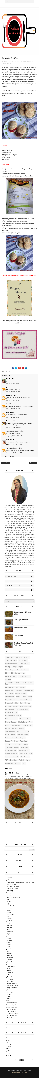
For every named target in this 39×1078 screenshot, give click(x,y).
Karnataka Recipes (11, 706)
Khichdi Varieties (22, 709)
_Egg (7, 903)
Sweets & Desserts (11, 1007)
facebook (9, 1028)
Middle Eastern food (25, 722)
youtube (8, 1051)
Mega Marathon (25, 719)
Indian (8, 942)
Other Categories (11, 1011)
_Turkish (8, 923)
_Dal (7, 880)
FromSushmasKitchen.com (19, 1072)
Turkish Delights (24, 760)
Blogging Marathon (28, 61)
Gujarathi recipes (11, 700)
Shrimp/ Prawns (10, 744)
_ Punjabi (8, 970)
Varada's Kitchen (11, 448)
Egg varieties (9, 690)
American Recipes (11, 664)
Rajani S (8, 421)
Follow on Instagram (12, 590)
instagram (9, 1053)
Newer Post (5, 463)
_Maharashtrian (10, 966)
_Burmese (9, 925)
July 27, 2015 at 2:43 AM (13, 409)
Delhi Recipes (20, 687)
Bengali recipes (17, 667)
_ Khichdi (8, 998)
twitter (8, 1040)
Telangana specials (11, 757)
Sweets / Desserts (11, 754)
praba (8, 387)
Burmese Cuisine (11, 676)
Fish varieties (28, 690)
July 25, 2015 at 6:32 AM (13, 383)
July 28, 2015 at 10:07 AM (13, 427)
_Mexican (9, 908)
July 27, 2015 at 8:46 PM (13, 417)
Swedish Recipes (24, 750)
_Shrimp (8, 901)
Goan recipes (9, 697)
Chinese (8, 679)
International (10, 906)
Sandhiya (9, 404)
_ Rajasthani (9, 972)
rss (7, 1042)
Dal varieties (9, 687)
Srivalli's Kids (32, 320)
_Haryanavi (9, 955)
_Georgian (9, 927)
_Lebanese (9, 940)
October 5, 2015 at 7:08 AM (14, 444)
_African (8, 910)
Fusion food (9, 693)
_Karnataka (9, 962)
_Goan (8, 951)
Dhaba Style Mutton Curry (21, 620)
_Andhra (8, 944)
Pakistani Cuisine (23, 731)
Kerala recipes (10, 709)
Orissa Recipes (10, 731)
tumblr (8, 1048)
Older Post (33, 463)
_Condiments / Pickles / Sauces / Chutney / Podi (20, 882)
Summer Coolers (11, 1009)
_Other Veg (9, 891)
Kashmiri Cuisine (25, 706)
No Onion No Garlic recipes (14, 728)
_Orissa (8, 968)
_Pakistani (9, 936)
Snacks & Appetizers (12, 1005)
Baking (20, 61)
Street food (24, 747)
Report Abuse (8, 768)
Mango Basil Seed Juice (20, 627)
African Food (23, 660)
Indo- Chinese (25, 703)
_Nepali (8, 934)
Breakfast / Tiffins (11, 1003)
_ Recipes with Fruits (12, 888)
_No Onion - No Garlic (12, 886)
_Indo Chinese (10, 914)
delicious (8, 1044)
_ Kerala (8, 964)
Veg (23, 763)
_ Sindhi (8, 975)
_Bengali (8, 949)
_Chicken (8, 895)
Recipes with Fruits (11, 741)
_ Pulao (8, 996)
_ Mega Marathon (11, 987)
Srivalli (8, 439)
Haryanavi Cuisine (25, 700)
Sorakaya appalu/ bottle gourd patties (22, 613)
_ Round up (9, 990)
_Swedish (9, 938)
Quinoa (7, 738)
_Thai (7, 916)
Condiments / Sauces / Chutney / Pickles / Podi (19, 683)
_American (9, 919)
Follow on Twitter (11, 576)
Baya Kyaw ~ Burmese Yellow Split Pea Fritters (23, 644)
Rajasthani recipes (18, 738)
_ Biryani (8, 994)
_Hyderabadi (9, 957)
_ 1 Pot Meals (10, 1018)
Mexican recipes (10, 722)
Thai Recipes (24, 757)
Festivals (19, 690)
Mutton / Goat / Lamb (12, 725)
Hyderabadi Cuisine (11, 703)
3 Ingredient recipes (22, 657)
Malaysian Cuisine (11, 719)
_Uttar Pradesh (10, 981)
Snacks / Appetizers (12, 747)
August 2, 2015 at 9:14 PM (14, 436)
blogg (7, 673)
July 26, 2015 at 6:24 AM (13, 400)
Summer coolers (11, 750)
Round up (23, 741)
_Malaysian (9, 931)
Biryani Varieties (22, 670)
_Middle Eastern (10, 921)
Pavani (8, 412)
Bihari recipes (10, 670)
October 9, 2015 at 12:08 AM (14, 453)
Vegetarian (9, 878)
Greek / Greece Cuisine (24, 697)
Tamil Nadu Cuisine (26, 754)
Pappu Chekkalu (18, 635)
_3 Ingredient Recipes (12, 1013)
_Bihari (8, 947)
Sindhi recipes (23, 744)
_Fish (7, 899)
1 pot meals (9, 657)
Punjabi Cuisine (22, 735)
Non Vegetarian (10, 893)
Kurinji (8, 378)
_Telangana (9, 979)
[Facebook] (19, 5)
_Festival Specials (11, 884)
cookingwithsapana (12, 431)
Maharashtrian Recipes (13, 716)
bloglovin (8, 1046)
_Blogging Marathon (12, 985)
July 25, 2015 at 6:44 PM (13, 391)
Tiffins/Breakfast (6, 63)
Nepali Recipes (27, 725)
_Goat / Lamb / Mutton (13, 897)
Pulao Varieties (10, 735)
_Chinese (8, 912)
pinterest (8, 1055)
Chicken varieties (24, 676)
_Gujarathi (9, 953)
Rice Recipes (10, 992)
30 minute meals (11, 660)
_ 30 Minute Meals (11, 1015)
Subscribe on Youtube (12, 585)
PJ (19, 320)
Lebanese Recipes (11, 712)
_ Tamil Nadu (10, 977)
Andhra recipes (24, 664)
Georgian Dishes (21, 693)
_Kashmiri (9, 960)
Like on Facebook (11, 581)
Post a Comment (10, 456)
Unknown (9, 395)
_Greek (8, 929)
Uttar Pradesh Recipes (12, 763)
